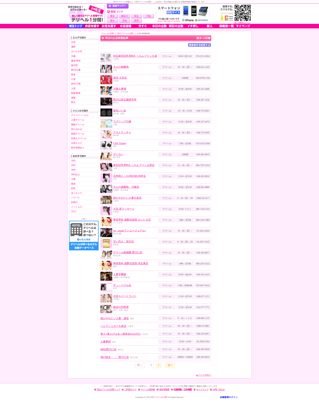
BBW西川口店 (108, 349)
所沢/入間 (75, 84)
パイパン (75, 197)
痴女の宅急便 (121, 307)
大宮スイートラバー (124, 296)
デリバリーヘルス (80, 115)
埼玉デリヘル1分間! (125, 33)
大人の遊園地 (121, 67)
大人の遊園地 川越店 (126, 187)
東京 (112, 16)
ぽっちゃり (76, 193)
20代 (73, 165)
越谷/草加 (75, 60)
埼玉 (136, 16)
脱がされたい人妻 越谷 (114, 318)
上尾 (73, 88)
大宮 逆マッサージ (124, 208)
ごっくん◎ (76, 207)
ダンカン (118, 154)
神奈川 (124, 16)
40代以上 (75, 174)
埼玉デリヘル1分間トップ (108, 389)
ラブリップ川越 (122, 121)
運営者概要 (164, 389)
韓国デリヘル (77, 133)
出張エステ (76, 143)
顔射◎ (74, 202)
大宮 (73, 42)
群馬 (136, 20)
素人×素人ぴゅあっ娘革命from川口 (120, 334)
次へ (170, 365)
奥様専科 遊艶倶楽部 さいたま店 (132, 219)
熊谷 (73, 74)
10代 (73, 160)
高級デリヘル (77, 124)
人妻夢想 (105, 341)
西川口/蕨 (75, 70)
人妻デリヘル (77, 120)
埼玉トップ (75, 26)
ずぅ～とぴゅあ (122, 285)
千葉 (148, 16)
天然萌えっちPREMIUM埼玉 (129, 176)
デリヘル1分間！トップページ (117, 6)
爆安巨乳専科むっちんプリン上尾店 (134, 165)
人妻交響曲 (119, 274)
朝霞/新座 (75, 93)
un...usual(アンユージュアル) (129, 230)
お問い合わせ (218, 389)
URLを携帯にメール (242, 22)
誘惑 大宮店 (120, 77)
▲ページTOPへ (203, 375)
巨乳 (73, 188)
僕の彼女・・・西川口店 (114, 357)
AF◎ (73, 211)
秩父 (73, 102)
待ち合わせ (76, 129)
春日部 (74, 65)
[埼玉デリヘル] (86, 14)
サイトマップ (202, 389)
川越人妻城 (119, 88)
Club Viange (119, 143)
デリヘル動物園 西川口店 (127, 252)
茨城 (124, 20)
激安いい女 (119, 110)
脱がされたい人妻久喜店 (127, 198)
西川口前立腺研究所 (124, 99)
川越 (73, 56)
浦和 (73, 47)
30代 (73, 170)
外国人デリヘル (79, 138)
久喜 (73, 79)
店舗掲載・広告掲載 (183, 389)
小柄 (73, 179)
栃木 (112, 20)
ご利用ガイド (130, 389)
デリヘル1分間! (107, 33)
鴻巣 (73, 97)
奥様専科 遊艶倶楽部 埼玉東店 (130, 263)
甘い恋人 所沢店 (123, 241)
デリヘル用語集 (148, 389)
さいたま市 (76, 51)
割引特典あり (77, 147)
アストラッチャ (122, 132)
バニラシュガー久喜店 (113, 326)
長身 (73, 183)
